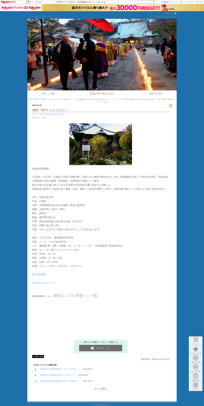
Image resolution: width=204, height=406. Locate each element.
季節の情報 (167, 99)
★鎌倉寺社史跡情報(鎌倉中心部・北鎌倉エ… (59, 381)
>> (168, 2)
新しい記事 (195, 371)
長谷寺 (42, 266)
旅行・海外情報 (36, 2)
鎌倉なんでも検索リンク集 (75, 296)
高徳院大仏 (76, 266)
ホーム (31, 17)
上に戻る (195, 389)
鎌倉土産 (100, 99)
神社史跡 (140, 99)
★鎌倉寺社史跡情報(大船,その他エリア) (57, 375)
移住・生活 (156, 99)
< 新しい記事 (48, 93)
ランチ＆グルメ (54, 99)
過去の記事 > (156, 93)
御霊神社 (63, 266)
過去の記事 (195, 362)
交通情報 (81, 99)
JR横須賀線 (45, 237)
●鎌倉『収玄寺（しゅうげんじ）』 (52, 110)
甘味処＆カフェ (69, 99)
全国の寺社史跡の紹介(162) (52, 114)
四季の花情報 (129, 99)
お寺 (147, 99)
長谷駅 (52, 241)
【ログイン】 (171, 17)
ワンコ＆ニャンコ (113, 99)
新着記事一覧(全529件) (102, 93)
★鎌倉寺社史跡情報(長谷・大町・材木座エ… (59, 369)
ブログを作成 (188, 2)
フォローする (195, 353)
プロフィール (47, 17)
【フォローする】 (156, 17)
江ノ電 (42, 241)
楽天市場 (199, 2)
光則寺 (52, 266)
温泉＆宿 (91, 99)
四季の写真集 (39, 99)
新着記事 (195, 380)
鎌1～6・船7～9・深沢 (80, 245)
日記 (37, 17)
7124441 (168, 13)
